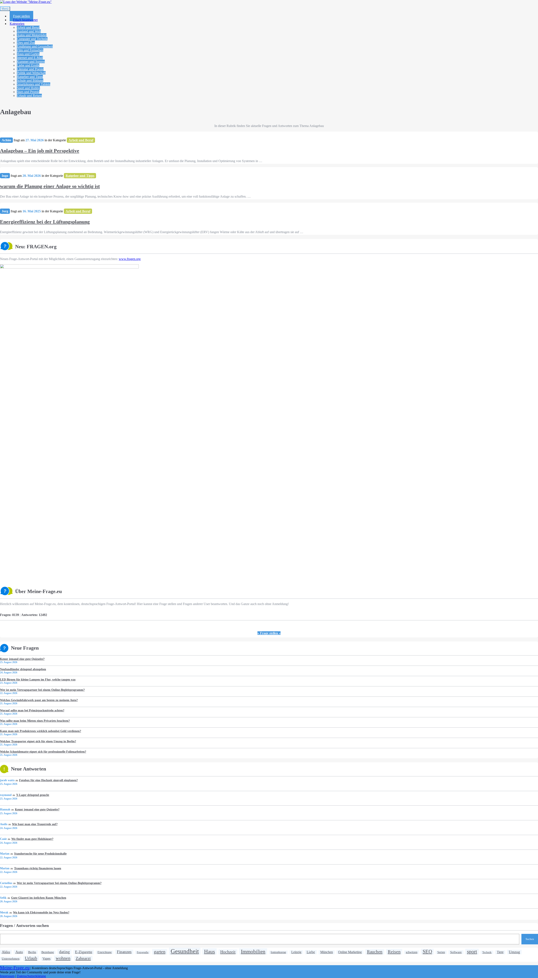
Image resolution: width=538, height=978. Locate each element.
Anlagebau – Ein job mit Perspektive (39, 150)
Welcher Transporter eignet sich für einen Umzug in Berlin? (38, 741)
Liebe (311, 952)
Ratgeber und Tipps (30, 76)
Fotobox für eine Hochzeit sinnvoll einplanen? (48, 780)
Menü (5, 8)
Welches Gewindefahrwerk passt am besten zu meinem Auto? (39, 700)
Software (456, 952)
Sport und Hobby (28, 88)
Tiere (500, 952)
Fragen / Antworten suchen (24, 925)
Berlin (32, 952)
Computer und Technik (32, 39)
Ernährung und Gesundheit (35, 46)
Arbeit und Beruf (28, 27)
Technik (487, 952)
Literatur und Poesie (30, 69)
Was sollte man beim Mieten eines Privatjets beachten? (35, 720)
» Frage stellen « (269, 633)
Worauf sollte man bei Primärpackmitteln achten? (32, 710)
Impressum (7, 976)
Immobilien (253, 951)
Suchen (530, 939)
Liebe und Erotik (28, 65)
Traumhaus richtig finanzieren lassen (37, 868)
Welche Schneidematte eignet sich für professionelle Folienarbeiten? (43, 751)
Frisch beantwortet (25, 20)
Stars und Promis (28, 92)
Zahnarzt (83, 958)
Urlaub (31, 958)
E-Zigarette (83, 952)
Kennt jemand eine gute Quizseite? (22, 659)
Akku (6, 952)
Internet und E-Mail (30, 57)
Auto (19, 952)
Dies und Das (26, 42)
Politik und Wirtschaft (31, 73)
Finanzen (124, 952)
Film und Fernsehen (30, 50)
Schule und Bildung (30, 80)
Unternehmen (11, 958)
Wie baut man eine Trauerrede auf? (34, 824)
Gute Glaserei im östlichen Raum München (38, 897)
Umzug (514, 952)
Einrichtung (105, 952)
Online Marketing (350, 952)
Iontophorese (278, 952)
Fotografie (143, 952)
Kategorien (17, 23)
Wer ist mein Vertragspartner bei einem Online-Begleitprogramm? (42, 689)
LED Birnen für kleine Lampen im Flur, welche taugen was (37, 679)
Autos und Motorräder (31, 35)
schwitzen (411, 952)
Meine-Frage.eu (15, 967)
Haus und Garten (28, 54)
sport (472, 951)
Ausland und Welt (29, 31)
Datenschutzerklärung (31, 976)
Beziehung (47, 952)
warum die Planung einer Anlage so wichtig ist (50, 186)
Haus (209, 951)
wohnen (63, 958)
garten (159, 951)
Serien (441, 952)
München (326, 952)
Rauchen (374, 951)
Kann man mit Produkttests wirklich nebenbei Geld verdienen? (40, 731)
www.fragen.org (130, 259)
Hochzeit (228, 951)
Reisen (394, 951)
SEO (427, 951)
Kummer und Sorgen (31, 61)
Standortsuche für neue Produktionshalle (40, 853)
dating (64, 951)
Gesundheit (185, 951)
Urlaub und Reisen (29, 95)
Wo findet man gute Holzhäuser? (32, 839)
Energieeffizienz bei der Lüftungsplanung (45, 222)
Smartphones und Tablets (33, 84)
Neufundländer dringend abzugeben (23, 669)
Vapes (46, 959)
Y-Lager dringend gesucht (32, 795)
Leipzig (296, 952)
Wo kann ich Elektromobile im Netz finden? (41, 912)
